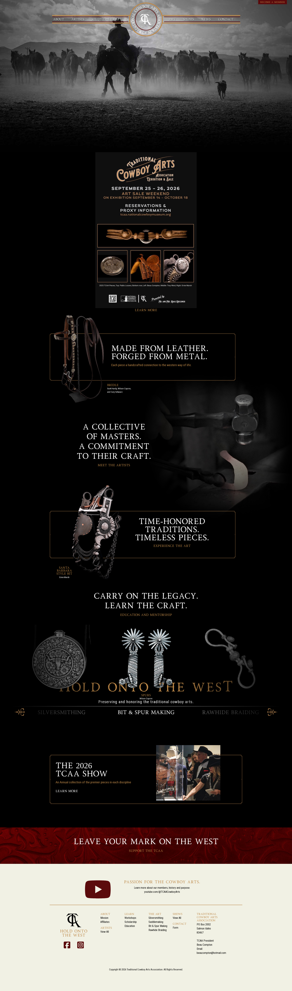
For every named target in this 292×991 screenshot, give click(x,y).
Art (172, 19)
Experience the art (172, 546)
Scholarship (131, 922)
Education (130, 926)
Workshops (130, 917)
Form (175, 927)
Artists (77, 19)
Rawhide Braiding (158, 930)
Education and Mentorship (146, 615)
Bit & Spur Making (158, 926)
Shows (188, 19)
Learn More (146, 310)
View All (104, 931)
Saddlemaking (156, 922)
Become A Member (272, 2)
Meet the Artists (114, 465)
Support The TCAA (146, 851)
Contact (225, 19)
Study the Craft (106, 19)
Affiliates (105, 922)
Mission (104, 917)
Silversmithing (156, 917)
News (206, 19)
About (58, 19)
